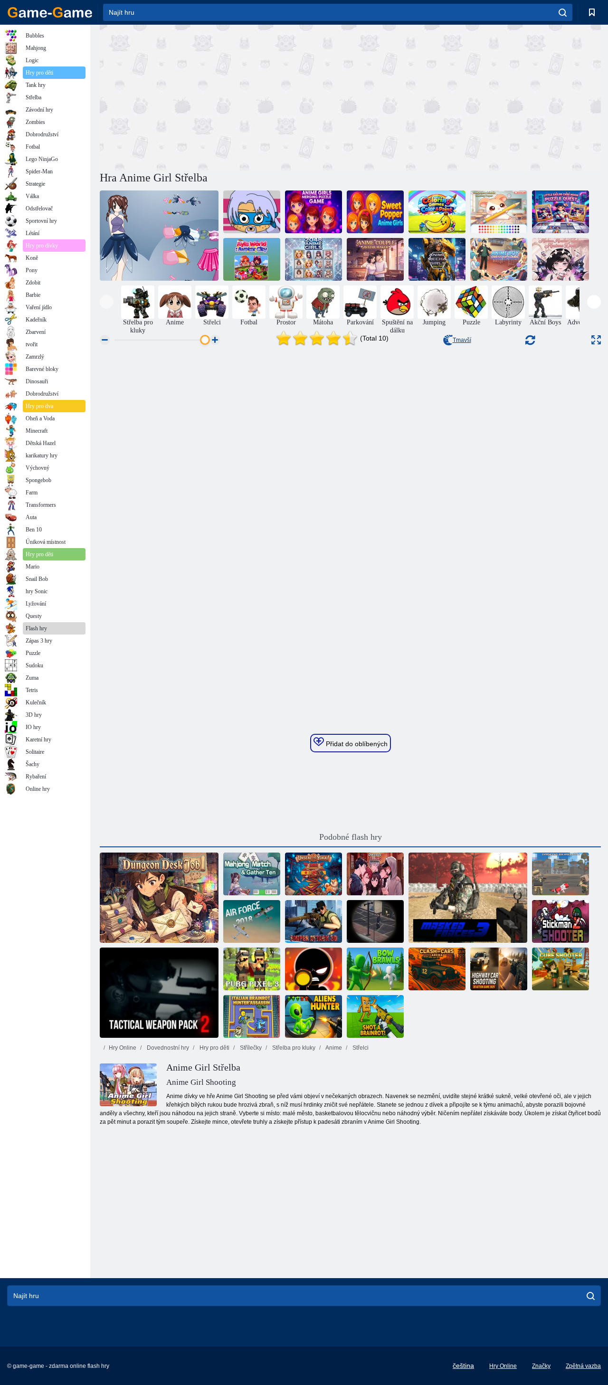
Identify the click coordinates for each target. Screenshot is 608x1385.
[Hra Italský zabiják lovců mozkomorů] (251, 1016)
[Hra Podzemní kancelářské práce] (159, 898)
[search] (562, 12)
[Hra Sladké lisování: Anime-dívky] (375, 211)
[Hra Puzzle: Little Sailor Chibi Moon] (560, 211)
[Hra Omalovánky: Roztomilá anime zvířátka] (498, 211)
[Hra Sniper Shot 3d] (313, 969)
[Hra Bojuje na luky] (375, 969)
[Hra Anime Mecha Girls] (437, 259)
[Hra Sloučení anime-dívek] (313, 211)
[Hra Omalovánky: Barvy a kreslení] (437, 211)
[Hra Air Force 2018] (251, 921)
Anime (333, 1047)
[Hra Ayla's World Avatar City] (251, 259)
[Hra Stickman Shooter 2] (560, 921)
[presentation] (107, 302)
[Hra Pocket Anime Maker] (251, 211)
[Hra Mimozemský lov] (313, 1016)
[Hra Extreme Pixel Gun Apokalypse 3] (560, 874)
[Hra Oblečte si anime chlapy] (498, 259)
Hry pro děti (213, 1047)
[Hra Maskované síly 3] (467, 898)
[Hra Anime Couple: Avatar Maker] (375, 259)
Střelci (360, 1047)
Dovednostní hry (167, 1047)
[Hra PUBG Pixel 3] (251, 969)
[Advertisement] (225, 96)
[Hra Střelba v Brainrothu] (375, 1016)
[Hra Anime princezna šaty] (159, 235)
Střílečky (250, 1047)
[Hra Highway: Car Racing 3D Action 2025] (498, 969)
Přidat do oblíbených (356, 744)
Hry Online (122, 1047)
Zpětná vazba (583, 1366)
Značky (541, 1366)
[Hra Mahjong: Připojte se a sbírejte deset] (251, 874)
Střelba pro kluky (293, 1047)
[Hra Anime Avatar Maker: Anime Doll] (560, 259)
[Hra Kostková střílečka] (560, 969)
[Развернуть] (596, 339)
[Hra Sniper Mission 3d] (375, 921)
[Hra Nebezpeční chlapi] (375, 874)
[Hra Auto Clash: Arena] (437, 969)
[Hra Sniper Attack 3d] (313, 921)
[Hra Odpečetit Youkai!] (313, 874)
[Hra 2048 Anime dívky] (313, 259)
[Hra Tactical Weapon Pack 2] (159, 993)
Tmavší (462, 340)
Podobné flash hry (350, 837)
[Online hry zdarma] (50, 12)
